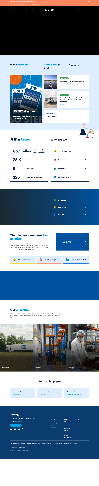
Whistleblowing (67, 443)
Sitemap (75, 443)
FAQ (51, 443)
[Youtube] (11, 429)
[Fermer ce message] (88, 1)
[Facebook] (22, 429)
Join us (94, 10)
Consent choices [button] (58, 443)
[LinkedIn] (19, 429)
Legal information (14, 443)
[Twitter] (15, 429)
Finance (80, 10)
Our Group (6, 10)
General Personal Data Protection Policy (30, 443)
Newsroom (87, 10)
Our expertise (30, 10)
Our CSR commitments (17, 10)
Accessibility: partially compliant (18, 447)
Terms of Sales (45, 443)
